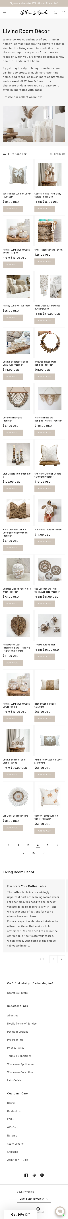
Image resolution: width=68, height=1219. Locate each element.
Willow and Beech (37, 1212)
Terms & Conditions (19, 1055)
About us (12, 1015)
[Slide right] (61, 959)
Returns (12, 1135)
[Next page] (44, 853)
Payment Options (17, 1031)
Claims (11, 1103)
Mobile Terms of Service (22, 1023)
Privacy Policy (15, 1047)
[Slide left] (53, 959)
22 (34, 852)
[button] (5, 13)
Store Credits (15, 1143)
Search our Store (17, 992)
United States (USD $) (32, 1198)
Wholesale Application (21, 1064)
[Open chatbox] (60, 1211)
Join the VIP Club (17, 1159)
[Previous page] (9, 845)
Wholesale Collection (20, 1072)
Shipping (12, 1151)
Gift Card (12, 1127)
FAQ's (10, 1119)
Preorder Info (15, 1039)
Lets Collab (14, 1080)
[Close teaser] (38, 1209)
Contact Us (14, 1111)
